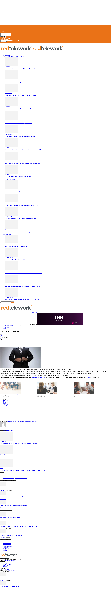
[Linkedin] (24, 343)
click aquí (88, 377)
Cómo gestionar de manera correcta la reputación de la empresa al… (21, 136)
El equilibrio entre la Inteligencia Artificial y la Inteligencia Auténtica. (21, 218)
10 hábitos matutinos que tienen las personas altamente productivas (16, 496)
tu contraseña (13, 34)
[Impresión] (32, 343)
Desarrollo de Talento (18, 56)
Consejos (4, 401)
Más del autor (12, 430)
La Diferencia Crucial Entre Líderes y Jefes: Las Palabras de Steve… (21, 68)
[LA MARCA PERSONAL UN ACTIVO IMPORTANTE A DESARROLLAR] (3, 524)
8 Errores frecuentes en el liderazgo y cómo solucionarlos (18, 82)
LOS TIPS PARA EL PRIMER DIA (43, 394)
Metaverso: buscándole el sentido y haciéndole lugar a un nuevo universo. (22, 286)
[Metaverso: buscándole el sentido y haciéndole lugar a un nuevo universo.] (11, 283)
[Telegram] (37, 343)
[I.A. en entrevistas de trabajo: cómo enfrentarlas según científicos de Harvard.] (11, 228)
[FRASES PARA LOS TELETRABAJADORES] (3, 533)
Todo (6, 56)
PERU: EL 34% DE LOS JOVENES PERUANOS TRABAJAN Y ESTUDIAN (22, 421)
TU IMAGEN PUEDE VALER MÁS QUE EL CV (12, 578)
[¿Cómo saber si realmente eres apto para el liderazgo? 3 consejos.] (11, 92)
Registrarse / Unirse (6, 29)
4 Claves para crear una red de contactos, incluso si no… (18, 123)
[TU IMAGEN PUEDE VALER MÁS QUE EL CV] (3, 575)
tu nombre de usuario (15, 33)
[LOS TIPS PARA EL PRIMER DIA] (55, 388)
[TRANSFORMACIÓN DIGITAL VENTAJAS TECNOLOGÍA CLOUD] (11, 296)
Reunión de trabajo (6, 405)
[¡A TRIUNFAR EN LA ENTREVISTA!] (3, 584)
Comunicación (7, 66)
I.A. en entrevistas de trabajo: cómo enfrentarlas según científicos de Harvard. (23, 232)
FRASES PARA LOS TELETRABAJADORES (11, 535)
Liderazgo (24, 56)
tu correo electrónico (15, 40)
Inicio (1, 325)
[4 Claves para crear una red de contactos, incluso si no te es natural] (11, 119)
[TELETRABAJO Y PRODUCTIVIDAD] (3, 515)
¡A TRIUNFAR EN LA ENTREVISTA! (9, 586)
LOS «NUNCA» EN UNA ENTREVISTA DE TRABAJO (83, 394)
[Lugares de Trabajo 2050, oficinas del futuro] (11, 188)
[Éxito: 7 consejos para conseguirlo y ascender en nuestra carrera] (11, 105)
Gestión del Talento (6, 55)
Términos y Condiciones (7, 564)
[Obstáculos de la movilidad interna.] (6, 453)
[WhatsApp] (20, 343)
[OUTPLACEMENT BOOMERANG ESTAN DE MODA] (11, 173)
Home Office (9, 179)
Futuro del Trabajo (8, 134)
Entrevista (4, 403)
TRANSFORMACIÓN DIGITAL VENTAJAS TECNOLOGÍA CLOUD (22, 299)
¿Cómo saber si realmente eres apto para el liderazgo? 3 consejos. (20, 95)
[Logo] (16, 53)
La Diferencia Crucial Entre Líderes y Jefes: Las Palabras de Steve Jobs (16, 474)
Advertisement (5, 565)
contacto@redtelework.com (10, 560)
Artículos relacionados (4, 430)
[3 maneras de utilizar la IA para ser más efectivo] (11, 243)
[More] (49, 343)
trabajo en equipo (6, 408)
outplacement (5, 404)
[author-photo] (3, 426)
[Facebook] (11, 343)
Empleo (4, 402)
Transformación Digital (9, 189)
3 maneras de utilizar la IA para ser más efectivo (16, 246)
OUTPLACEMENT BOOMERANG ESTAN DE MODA (18, 176)
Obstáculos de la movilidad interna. (8, 457)
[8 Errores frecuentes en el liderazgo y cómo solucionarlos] (11, 78)
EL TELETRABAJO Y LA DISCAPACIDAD (15, 420)
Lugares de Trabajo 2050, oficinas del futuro (15, 192)
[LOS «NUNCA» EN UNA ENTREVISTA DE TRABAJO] (91, 388)
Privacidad (5, 563)
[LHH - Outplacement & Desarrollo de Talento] (60, 324)
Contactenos (5, 566)
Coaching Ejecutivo (10, 56)
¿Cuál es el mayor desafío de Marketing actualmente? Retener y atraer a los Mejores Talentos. (22, 470)
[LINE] (41, 343)
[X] (15, 343)
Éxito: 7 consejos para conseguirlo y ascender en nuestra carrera (20, 108)
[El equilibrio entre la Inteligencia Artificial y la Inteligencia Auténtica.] (11, 215)
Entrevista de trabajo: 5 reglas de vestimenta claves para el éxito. (11, 394)
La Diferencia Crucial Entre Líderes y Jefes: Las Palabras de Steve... (16, 488)
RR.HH (13, 179)
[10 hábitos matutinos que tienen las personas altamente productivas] (3, 494)
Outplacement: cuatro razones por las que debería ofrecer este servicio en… (22, 163)
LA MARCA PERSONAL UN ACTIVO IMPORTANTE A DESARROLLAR (18, 526)
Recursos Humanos (4, 454)
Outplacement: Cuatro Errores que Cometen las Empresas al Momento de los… (24, 149)
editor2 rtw (2, 335)
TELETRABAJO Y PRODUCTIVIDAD (10, 517)
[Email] (28, 343)
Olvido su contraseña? (4, 37)
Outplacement (5, 110)
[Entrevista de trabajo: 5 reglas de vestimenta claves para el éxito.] (18, 388)
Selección (4, 406)
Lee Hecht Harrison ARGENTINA (39, 377)
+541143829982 (7, 569)
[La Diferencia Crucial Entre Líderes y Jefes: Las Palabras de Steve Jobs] (11, 65)
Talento (4, 407)
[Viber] (45, 343)
